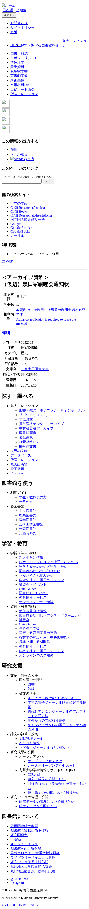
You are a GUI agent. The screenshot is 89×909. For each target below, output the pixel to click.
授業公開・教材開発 (34, 642)
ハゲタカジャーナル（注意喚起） (45, 747)
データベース (20, 455)
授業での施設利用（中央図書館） (45, 637)
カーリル (17, 235)
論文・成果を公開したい (47, 779)
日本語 (8, 10)
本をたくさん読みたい (36, 575)
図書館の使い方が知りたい (39, 571)
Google (15, 224)
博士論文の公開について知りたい (53, 792)
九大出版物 (19, 464)
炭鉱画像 (17, 80)
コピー (48, 181)
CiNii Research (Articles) (27, 207)
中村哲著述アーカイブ (36, 428)
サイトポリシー (22, 27)
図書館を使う (51, 45)
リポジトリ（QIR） (34, 415)
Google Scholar (21, 227)
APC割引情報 (29, 743)
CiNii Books (19, 211)
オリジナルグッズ (24, 844)
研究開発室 (19, 835)
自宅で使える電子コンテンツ (41, 580)
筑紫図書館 (27, 529)
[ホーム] (9, 5)
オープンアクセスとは (45, 761)
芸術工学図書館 (31, 524)
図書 (31, 684)
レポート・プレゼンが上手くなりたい (48, 562)
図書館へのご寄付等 (25, 848)
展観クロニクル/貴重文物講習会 (35, 853)
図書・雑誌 (19, 53)
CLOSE (7, 261)
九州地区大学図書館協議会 (31, 866)
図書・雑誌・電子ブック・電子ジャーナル (52, 410)
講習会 (24, 620)
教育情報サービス (33, 597)
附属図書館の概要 (24, 826)
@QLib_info (19, 879)
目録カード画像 (22, 89)
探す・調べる (31, 45)
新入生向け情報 (31, 557)
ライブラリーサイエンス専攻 (32, 857)
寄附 (13, 32)
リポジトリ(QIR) (23, 58)
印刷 (13, 150)
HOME (15, 45)
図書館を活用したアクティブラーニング (50, 615)
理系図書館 (27, 515)
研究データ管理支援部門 (29, 862)
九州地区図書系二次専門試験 (32, 871)
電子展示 (17, 469)
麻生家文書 (19, 71)
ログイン (9, 15)
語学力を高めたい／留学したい (43, 566)
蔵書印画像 (19, 76)
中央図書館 (27, 511)
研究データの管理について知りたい (46, 801)
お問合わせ (19, 23)
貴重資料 (17, 67)
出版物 (15, 839)
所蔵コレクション (24, 94)
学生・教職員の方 (33, 497)
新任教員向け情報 (33, 611)
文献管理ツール (31, 738)
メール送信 (19, 154)
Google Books (20, 231)
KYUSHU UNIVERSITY (20, 905)
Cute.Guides (18, 473)
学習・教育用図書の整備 (38, 633)
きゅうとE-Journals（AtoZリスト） (54, 698)
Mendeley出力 (24, 159)
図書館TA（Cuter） (33, 593)
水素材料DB (19, 85)
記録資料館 (27, 533)
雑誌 (31, 689)
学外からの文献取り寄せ (47, 720)
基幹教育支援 (29, 628)
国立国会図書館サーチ (27, 219)
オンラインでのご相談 (36, 602)
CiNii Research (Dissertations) (31, 215)
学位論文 (17, 62)
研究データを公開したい (38, 806)
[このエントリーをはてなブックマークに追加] (6, 123)
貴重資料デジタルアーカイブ (41, 424)
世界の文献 (19, 203)
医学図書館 (27, 520)
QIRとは (34, 774)
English (21, 10)
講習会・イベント (33, 584)
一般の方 (26, 502)
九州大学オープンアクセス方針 (52, 765)
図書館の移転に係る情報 (29, 830)
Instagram (17, 883)
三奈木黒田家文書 (35, 369)
